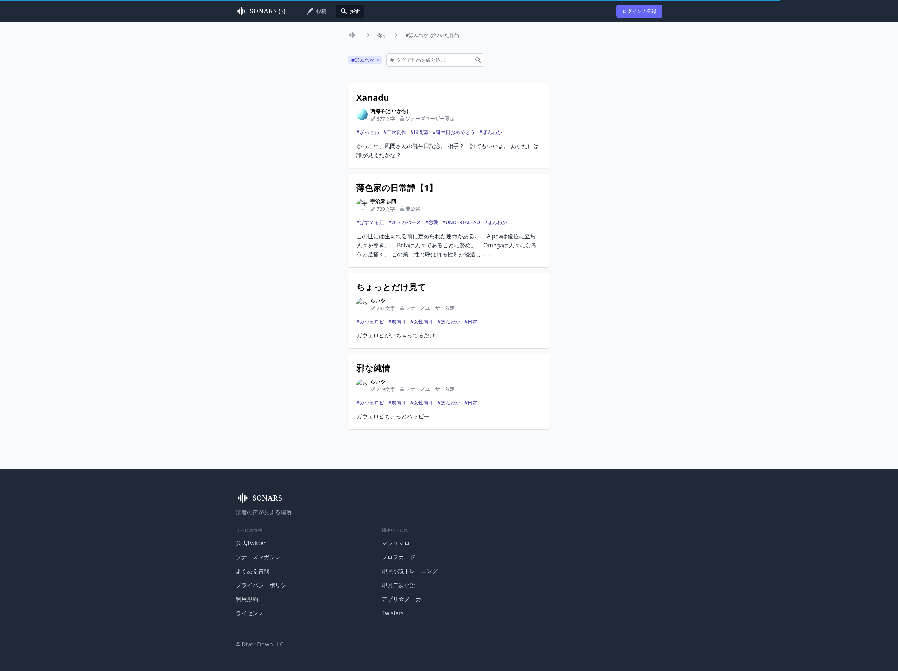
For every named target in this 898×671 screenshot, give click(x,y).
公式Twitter (251, 543)
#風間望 (419, 132)
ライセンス (250, 613)
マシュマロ (396, 543)
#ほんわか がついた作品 (432, 35)
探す (382, 35)
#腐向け (397, 321)
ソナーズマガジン (258, 557)
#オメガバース (404, 222)
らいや (377, 300)
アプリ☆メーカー (404, 599)
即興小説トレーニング (410, 571)
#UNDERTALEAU (461, 222)
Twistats (393, 613)
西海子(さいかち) (389, 111)
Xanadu (372, 97)
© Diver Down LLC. (260, 644)
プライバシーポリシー (264, 585)
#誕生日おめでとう (454, 132)
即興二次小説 (398, 585)
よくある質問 (252, 571)
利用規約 (247, 599)
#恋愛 (431, 222)
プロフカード (398, 557)
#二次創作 (394, 132)
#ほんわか (490, 132)
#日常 (470, 321)
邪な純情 (373, 368)
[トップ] (353, 35)
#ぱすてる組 (370, 222)
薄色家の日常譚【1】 (396, 187)
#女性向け (421, 321)
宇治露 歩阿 (383, 201)
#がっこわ (367, 132)
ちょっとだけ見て (391, 287)
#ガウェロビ (370, 321)
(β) (268, 11)
